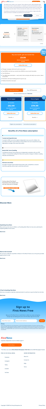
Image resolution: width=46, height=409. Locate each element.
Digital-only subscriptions (16, 124)
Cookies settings (18, 15)
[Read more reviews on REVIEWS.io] (6, 37)
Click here (29, 93)
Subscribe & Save (14, 90)
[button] (14, 34)
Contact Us (26, 360)
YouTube (7, 372)
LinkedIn (7, 368)
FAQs (25, 363)
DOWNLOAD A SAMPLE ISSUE (11, 188)
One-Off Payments (32, 90)
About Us (26, 356)
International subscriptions (30, 124)
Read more (2, 231)
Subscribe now (23, 65)
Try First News (11, 345)
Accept (28, 15)
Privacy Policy (10, 327)
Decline (37, 15)
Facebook (7, 357)
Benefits (10, 117)
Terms (25, 366)
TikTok (6, 364)
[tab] (14, 90)
